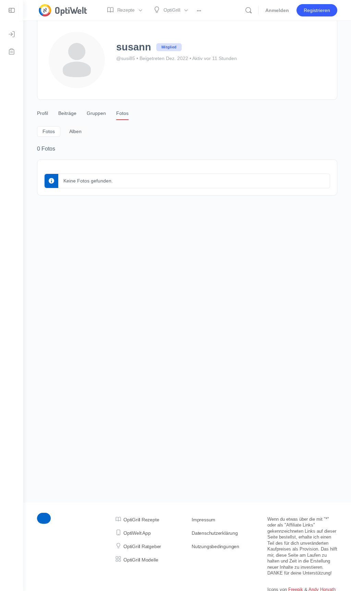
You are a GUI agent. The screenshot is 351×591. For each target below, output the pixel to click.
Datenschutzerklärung (215, 533)
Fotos (49, 131)
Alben (75, 131)
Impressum (203, 519)
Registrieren (317, 10)
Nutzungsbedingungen (215, 546)
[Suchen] (248, 10)
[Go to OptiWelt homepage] (63, 9)
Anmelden (277, 10)
